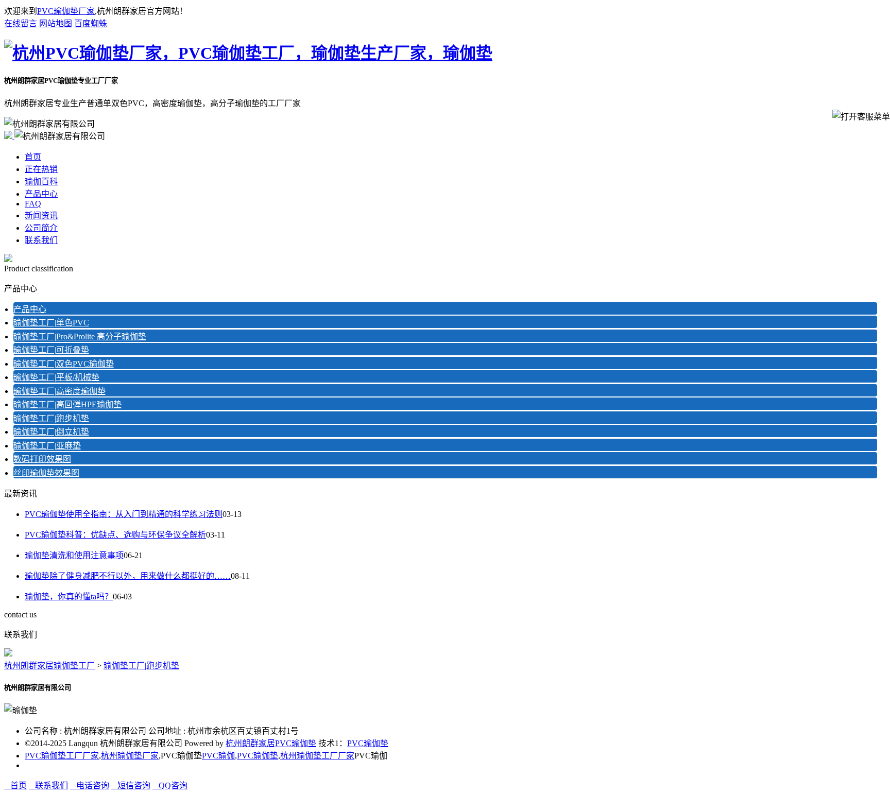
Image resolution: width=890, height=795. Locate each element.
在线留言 (20, 23)
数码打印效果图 (42, 459)
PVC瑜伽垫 (367, 743)
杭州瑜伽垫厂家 (130, 755)
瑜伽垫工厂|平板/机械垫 (56, 377)
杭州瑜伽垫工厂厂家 (317, 755)
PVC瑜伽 (218, 755)
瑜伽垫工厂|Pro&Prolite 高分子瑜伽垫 (79, 336)
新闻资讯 (41, 215)
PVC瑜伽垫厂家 (66, 11)
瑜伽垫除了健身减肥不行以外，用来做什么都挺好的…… (128, 576)
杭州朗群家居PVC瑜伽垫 (271, 743)
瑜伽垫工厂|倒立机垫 (51, 431)
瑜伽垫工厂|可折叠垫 (51, 349)
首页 (33, 156)
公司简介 (41, 227)
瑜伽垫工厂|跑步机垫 (51, 418)
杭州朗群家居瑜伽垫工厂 (49, 665)
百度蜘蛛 (90, 23)
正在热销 (41, 169)
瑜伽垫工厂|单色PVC (51, 322)
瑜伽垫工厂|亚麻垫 (47, 445)
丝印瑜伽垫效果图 (46, 473)
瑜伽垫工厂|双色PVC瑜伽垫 (63, 363)
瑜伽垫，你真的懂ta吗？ (69, 596)
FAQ (33, 203)
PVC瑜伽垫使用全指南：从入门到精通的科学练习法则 (123, 514)
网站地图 (55, 23)
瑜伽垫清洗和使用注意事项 (74, 555)
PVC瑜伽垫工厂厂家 (62, 755)
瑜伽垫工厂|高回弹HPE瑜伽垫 (67, 404)
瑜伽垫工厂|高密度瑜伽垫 (59, 391)
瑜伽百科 (41, 181)
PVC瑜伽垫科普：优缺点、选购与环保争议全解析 (115, 534)
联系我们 (41, 240)
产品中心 (41, 193)
